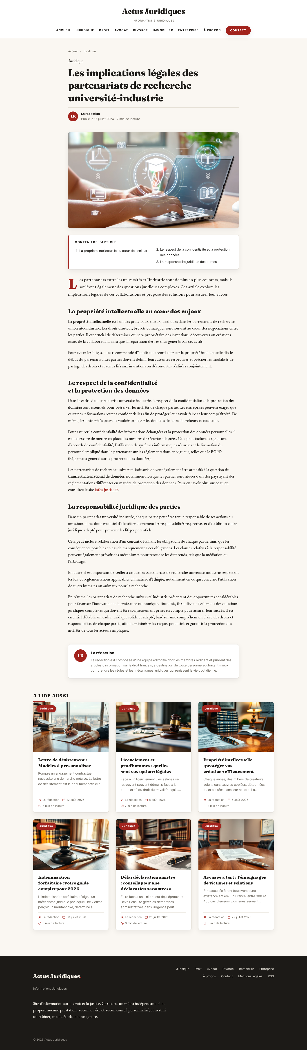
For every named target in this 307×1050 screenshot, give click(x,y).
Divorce (140, 30)
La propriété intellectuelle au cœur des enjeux (113, 251)
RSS (271, 976)
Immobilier (163, 30)
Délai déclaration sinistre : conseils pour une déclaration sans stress (148, 882)
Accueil (63, 30)
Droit (104, 30)
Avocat (121, 30)
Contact (238, 30)
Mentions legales (250, 976)
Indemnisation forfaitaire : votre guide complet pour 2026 (63, 882)
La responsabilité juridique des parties (188, 262)
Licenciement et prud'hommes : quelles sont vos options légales (146, 765)
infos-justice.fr (106, 490)
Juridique (85, 30)
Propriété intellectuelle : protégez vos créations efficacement (228, 765)
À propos (212, 30)
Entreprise (188, 30)
